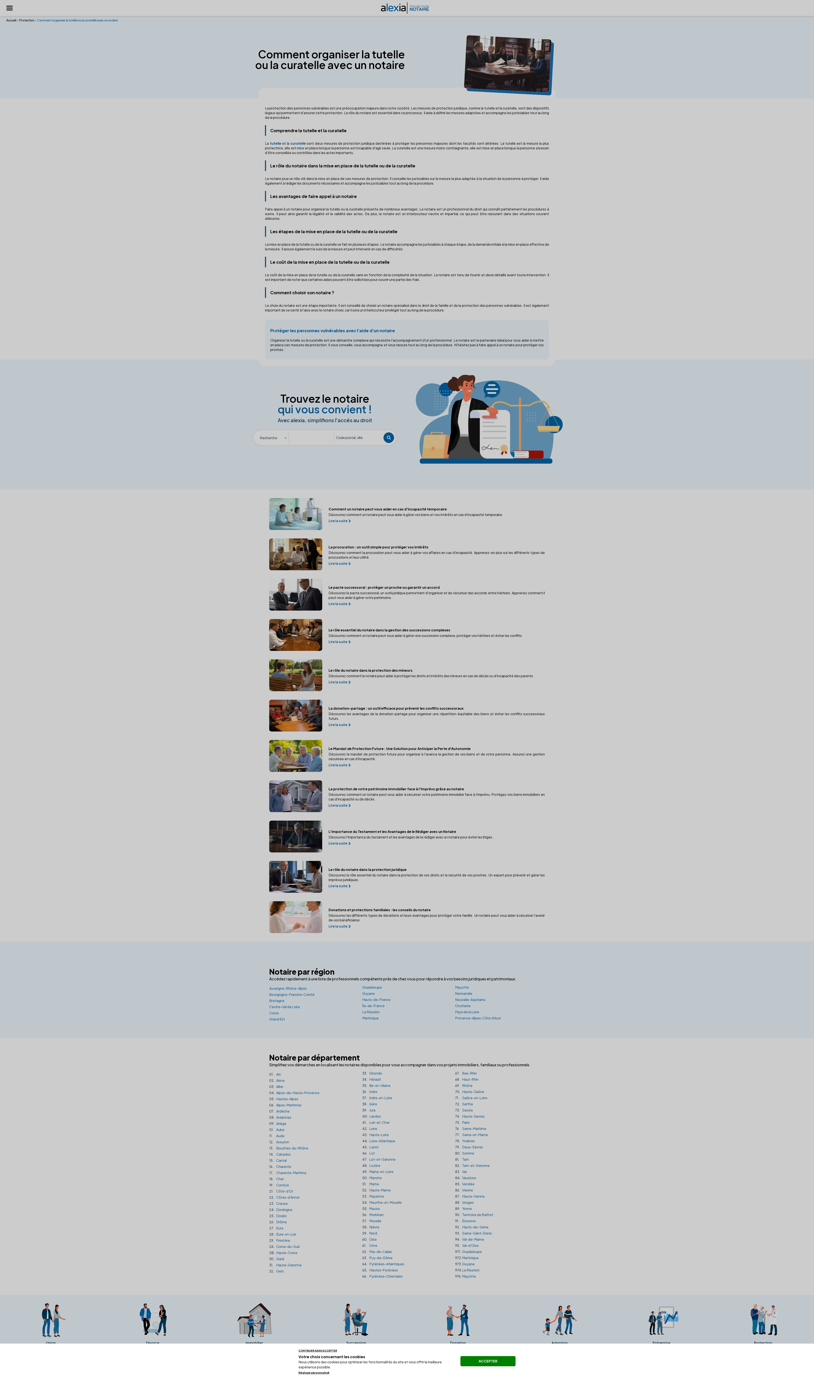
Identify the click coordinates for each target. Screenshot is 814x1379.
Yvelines (465, 1141)
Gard (276, 1259)
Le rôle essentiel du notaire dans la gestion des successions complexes (389, 630)
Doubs (278, 1216)
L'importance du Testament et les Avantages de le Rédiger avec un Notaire (392, 832)
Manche (372, 1178)
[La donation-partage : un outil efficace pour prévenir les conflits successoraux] (295, 716)
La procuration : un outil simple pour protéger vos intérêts (378, 547)
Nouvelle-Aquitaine (470, 999)
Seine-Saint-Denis (473, 1233)
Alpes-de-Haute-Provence (294, 1092)
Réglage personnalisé (313, 1372)
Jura (368, 1110)
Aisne (277, 1080)
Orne (369, 1245)
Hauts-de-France (376, 999)
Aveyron (279, 1142)
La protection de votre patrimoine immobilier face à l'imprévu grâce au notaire (396, 789)
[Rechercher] (388, 437)
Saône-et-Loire (471, 1098)
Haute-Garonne (285, 1265)
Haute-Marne (376, 1190)
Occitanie (463, 1005)
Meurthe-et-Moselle (382, 1202)
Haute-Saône (469, 1091)
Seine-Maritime (470, 1128)
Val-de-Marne (469, 1239)
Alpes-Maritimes (285, 1105)
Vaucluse (465, 1178)
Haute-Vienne (470, 1196)
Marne (370, 1184)
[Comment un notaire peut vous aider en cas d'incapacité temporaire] (295, 514)
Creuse (278, 1203)
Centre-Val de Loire (284, 1007)
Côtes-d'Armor (284, 1197)
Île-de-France (373, 1005)
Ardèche (279, 1111)
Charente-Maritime (287, 1172)
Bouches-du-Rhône (288, 1148)
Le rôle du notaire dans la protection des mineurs (371, 670)
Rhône (464, 1085)
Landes (371, 1116)
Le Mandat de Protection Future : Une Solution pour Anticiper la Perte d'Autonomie (400, 749)
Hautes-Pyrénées (380, 1270)
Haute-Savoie (470, 1116)
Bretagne (276, 1000)
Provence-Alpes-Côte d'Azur (478, 1018)
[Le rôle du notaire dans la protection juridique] (295, 877)
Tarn (462, 1159)
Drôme (278, 1222)
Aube (276, 1129)
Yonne (463, 1208)
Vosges (464, 1202)
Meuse (371, 1208)
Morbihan (373, 1214)
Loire (369, 1128)
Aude (276, 1136)
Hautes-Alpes (283, 1099)
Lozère (371, 1165)
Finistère (279, 1240)
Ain (275, 1074)
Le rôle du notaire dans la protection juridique (368, 869)
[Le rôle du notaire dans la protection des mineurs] (295, 675)
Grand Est (277, 1019)
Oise (369, 1239)
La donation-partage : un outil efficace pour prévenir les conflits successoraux (396, 708)
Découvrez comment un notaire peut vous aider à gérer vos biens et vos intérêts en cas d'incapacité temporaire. (416, 514)
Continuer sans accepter (317, 1350)
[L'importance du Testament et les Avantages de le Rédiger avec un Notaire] (295, 836)
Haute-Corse (283, 1252)
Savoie (464, 1110)
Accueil (11, 20)
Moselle (371, 1221)
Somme (464, 1153)
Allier (276, 1086)
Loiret (370, 1147)
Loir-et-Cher (376, 1122)
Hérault (371, 1079)
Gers (276, 1271)
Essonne (465, 1221)
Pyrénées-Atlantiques (383, 1264)
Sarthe (464, 1104)
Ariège (277, 1123)
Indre (369, 1091)
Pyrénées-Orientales (382, 1276)
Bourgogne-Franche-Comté (292, 994)
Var (461, 1171)
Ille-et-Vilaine (376, 1085)
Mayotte (462, 987)
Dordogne (280, 1209)
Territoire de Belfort (474, 1214)
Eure (276, 1228)
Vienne (464, 1190)
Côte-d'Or (281, 1191)
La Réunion (371, 1012)
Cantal (278, 1160)
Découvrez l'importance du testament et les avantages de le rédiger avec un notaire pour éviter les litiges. (411, 837)
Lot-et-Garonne (379, 1159)
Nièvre (370, 1227)
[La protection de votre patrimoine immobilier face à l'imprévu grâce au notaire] (295, 796)
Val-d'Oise (467, 1245)
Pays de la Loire (467, 1012)
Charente (280, 1166)
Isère (369, 1104)
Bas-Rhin (466, 1073)
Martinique (370, 1018)
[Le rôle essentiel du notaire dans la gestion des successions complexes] (295, 635)
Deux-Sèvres (469, 1147)
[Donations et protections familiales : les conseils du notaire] (295, 917)
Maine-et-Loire (377, 1171)
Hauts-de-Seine (471, 1227)
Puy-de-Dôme (377, 1258)
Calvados (280, 1154)
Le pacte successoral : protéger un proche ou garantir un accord (384, 587)
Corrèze (279, 1185)
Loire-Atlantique (378, 1141)
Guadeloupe (372, 987)
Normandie (463, 993)
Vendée (464, 1184)
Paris (462, 1122)
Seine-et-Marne (471, 1134)
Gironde (372, 1073)
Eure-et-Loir (282, 1234)
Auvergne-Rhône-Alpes (288, 988)
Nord (369, 1233)
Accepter (488, 1361)
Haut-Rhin (466, 1079)
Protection (26, 20)
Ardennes (280, 1117)
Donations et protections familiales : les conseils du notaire (380, 910)
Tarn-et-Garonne (472, 1165)
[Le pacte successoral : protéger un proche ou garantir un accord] (295, 595)
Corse (274, 1013)
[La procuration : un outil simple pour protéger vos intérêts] (295, 554)
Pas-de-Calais (377, 1251)
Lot (368, 1153)
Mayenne (373, 1196)
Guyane (368, 993)
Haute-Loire (375, 1134)
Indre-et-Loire (377, 1098)
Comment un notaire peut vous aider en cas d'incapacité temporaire (388, 509)
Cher (276, 1179)
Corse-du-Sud (284, 1246)
